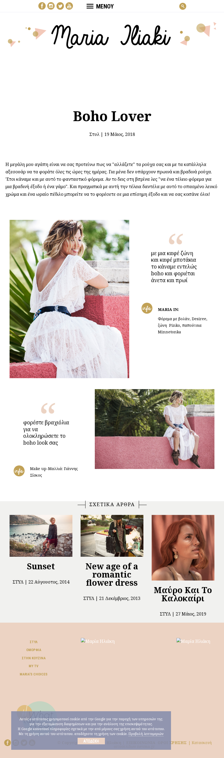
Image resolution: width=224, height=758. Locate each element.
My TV (34, 666)
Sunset (41, 566)
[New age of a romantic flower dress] (112, 536)
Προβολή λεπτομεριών (146, 733)
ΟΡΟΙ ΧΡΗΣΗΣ (172, 742)
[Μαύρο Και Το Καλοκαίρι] (183, 548)
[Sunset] (41, 536)
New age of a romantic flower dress (112, 574)
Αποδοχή (91, 741)
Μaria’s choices (34, 674)
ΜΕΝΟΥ (105, 6)
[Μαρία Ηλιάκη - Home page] (112, 35)
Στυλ (94, 134)
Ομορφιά (33, 650)
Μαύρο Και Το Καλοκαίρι (183, 594)
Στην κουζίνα (34, 658)
